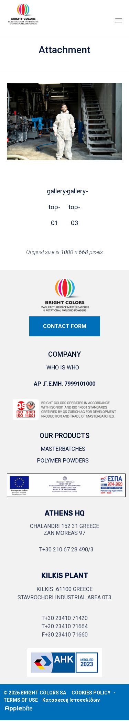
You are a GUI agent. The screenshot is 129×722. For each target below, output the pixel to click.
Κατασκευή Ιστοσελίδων (71, 700)
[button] (64, 326)
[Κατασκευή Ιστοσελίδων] (20, 708)
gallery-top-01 (55, 193)
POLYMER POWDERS (63, 460)
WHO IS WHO (62, 367)
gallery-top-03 (75, 193)
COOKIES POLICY (91, 692)
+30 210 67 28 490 (65, 549)
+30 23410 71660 (66, 634)
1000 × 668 (74, 252)
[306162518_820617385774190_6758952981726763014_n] (66, 498)
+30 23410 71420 (66, 618)
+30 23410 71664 (66, 626)
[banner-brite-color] (64, 678)
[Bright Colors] (23, 17)
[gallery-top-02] (64, 158)
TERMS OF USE (20, 700)
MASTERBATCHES (63, 449)
